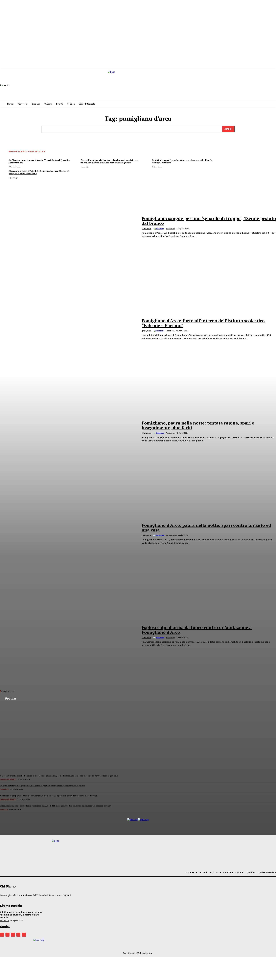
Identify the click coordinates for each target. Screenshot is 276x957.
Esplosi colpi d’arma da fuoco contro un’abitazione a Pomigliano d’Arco (197, 630)
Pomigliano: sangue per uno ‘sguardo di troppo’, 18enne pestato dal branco (209, 221)
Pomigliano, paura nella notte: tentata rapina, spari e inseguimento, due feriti (198, 425)
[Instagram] (7, 935)
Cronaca (146, 229)
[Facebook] (2, 935)
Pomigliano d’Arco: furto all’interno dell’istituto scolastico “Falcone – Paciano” (203, 323)
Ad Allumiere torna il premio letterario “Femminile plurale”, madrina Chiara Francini (21, 915)
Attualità (4, 921)
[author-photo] (159, 229)
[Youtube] (24, 935)
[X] (18, 935)
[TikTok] (13, 935)
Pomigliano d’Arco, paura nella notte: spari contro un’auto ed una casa (206, 527)
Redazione (170, 228)
